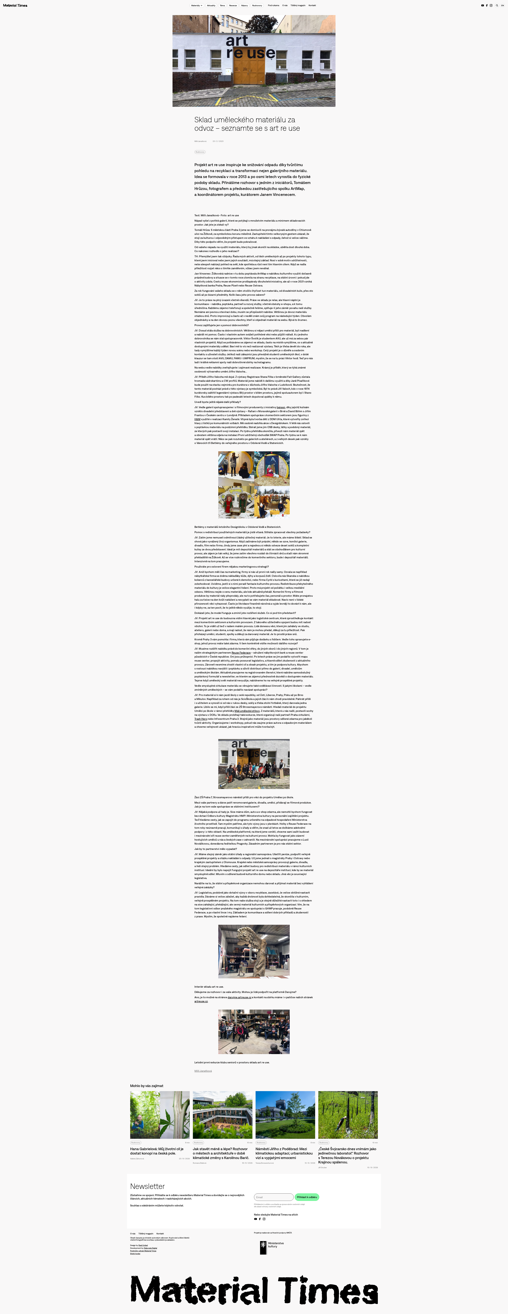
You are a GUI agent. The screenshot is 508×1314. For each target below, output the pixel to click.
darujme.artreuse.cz (239, 997)
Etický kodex (135, 1254)
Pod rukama (273, 5)
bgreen (281, 407)
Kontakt (312, 5)
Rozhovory (200, 152)
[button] (197, 5)
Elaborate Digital (150, 1248)
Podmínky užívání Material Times (143, 1251)
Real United (143, 1245)
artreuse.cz (201, 1001)
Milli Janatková (200, 141)
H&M (197, 419)
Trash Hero (200, 718)
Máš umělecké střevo (247, 710)
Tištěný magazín (298, 5)
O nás (284, 5)
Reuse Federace (241, 652)
